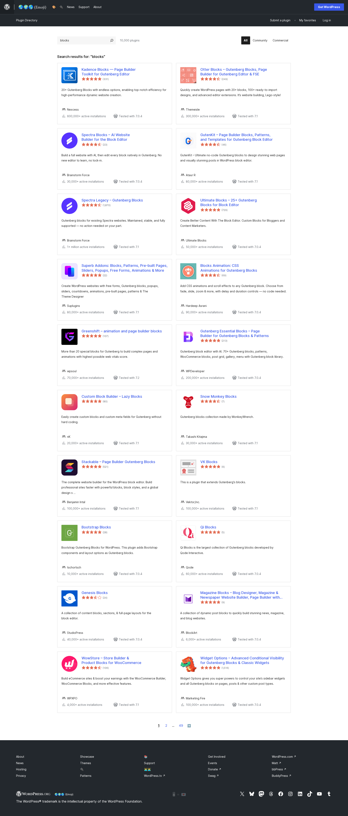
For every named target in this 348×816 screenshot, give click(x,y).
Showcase (87, 756)
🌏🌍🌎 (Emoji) (64, 794)
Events (212, 763)
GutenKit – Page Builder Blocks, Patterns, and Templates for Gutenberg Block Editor (236, 137)
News (20, 763)
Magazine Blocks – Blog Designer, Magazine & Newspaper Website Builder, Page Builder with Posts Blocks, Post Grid (240, 595)
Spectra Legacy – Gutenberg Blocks (112, 200)
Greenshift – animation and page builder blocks (122, 331)
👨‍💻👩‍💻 (147, 769)
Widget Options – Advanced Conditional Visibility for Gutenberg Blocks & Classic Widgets (242, 660)
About (20, 756)
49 (181, 726)
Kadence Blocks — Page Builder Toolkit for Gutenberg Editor (109, 71)
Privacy (21, 775)
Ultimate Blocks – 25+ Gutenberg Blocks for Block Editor (228, 202)
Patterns (85, 775)
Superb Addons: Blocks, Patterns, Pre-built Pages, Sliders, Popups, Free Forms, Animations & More (125, 267)
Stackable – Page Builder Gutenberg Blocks (118, 462)
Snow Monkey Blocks (218, 396)
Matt (276, 763)
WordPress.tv (154, 775)
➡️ (189, 725)
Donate (214, 769)
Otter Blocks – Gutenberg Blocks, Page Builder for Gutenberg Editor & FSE (233, 71)
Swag (213, 775)
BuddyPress (281, 775)
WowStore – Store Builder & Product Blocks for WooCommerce (111, 660)
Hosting (21, 769)
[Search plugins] (112, 40)
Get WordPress (329, 7)
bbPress (279, 769)
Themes (85, 763)
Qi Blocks (208, 527)
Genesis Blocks (95, 593)
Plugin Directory (26, 20)
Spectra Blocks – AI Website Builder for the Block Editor (106, 137)
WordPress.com (284, 756)
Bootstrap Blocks (96, 527)
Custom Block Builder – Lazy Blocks (112, 396)
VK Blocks (209, 462)
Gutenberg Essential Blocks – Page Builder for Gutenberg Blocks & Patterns (234, 333)
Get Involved (216, 756)
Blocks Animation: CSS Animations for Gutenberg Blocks (228, 267)
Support (149, 763)
